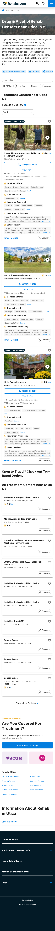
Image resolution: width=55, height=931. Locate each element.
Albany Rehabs (35, 785)
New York (9, 11)
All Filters (9, 86)
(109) (49, 382)
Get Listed (35, 71)
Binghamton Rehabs (9, 794)
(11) (11, 526)
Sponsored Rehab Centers (15, 71)
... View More (45, 221)
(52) (49, 153)
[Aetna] (15, 758)
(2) (11, 687)
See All (29, 191)
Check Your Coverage (27, 745)
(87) (49, 275)
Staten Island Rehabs (10, 790)
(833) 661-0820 (29, 391)
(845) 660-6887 (29, 164)
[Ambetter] (42, 758)
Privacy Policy (27, 900)
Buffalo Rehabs (7, 785)
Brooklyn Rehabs (8, 781)
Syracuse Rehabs (36, 790)
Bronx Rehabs (35, 777)
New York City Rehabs (10, 777)
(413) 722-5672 (29, 284)
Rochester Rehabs (37, 781)
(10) (11, 504)
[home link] (3, 10)
